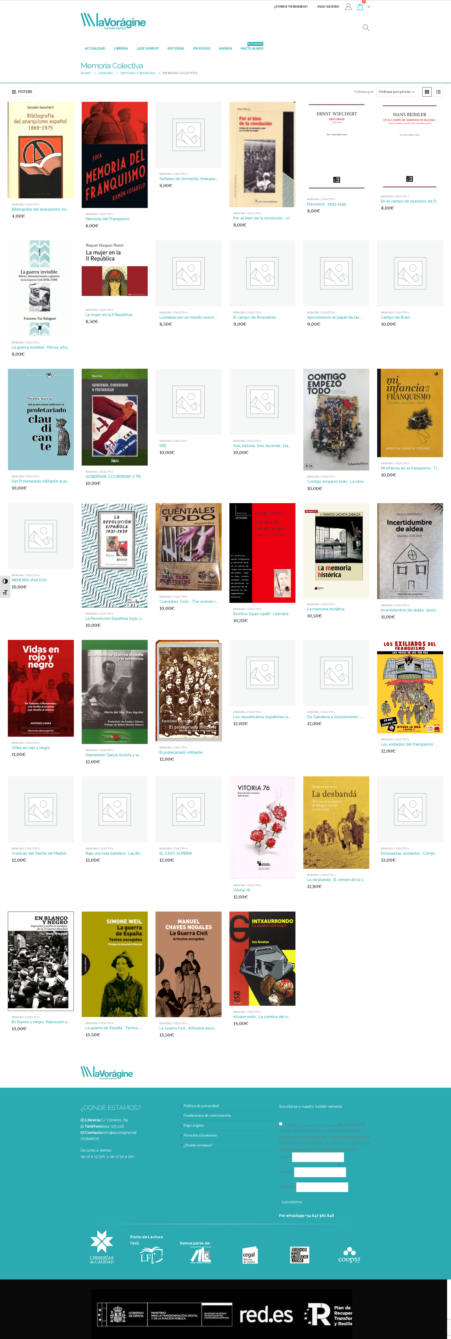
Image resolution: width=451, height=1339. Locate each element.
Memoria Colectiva (26, 204)
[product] (41, 150)
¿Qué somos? (148, 48)
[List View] (438, 92)
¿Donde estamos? (198, 1145)
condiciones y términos (317, 1124)
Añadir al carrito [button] (60, 110)
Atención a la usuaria (200, 1135)
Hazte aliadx (252, 47)
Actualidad (95, 48)
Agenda (225, 48)
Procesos (201, 48)
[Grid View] (427, 92)
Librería (121, 48)
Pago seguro (328, 6)
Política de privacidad (201, 1106)
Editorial (176, 48)
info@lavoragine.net (120, 1132)
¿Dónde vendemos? (291, 6)
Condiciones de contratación (207, 1115)
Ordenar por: (364, 92)
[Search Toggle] (366, 28)
